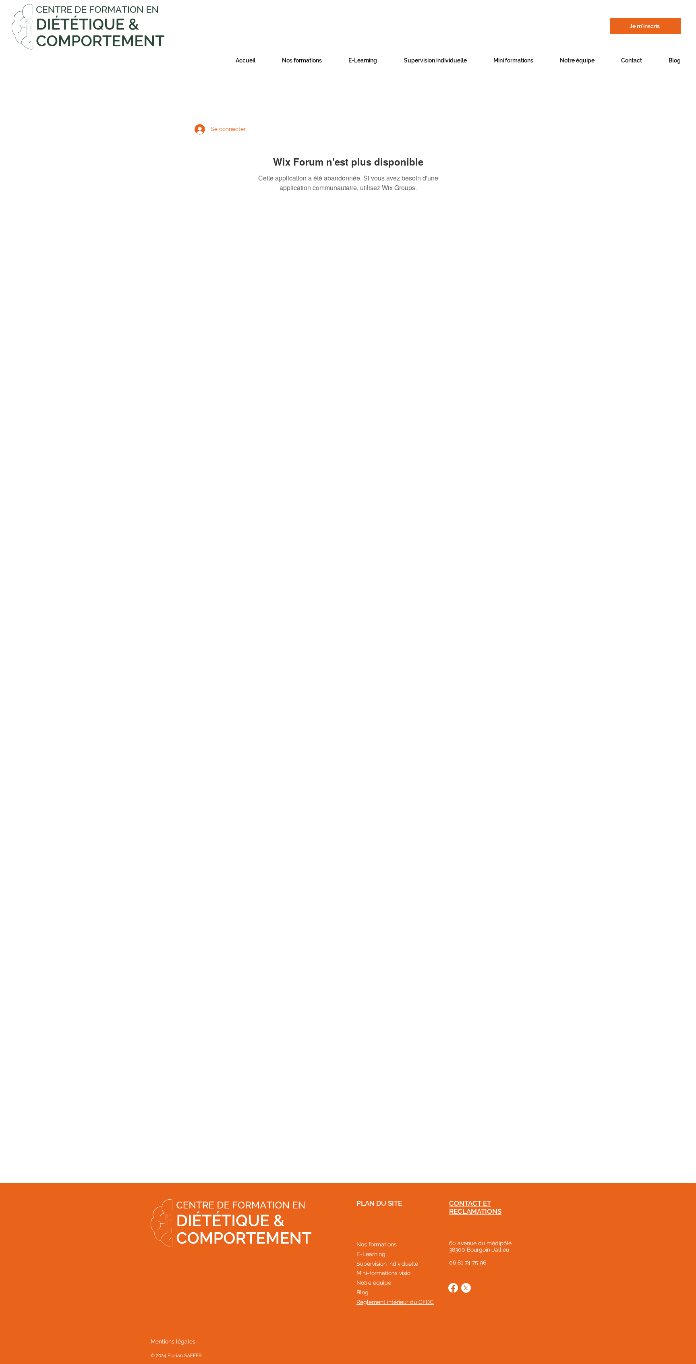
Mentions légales (173, 1341)
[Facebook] (453, 1288)
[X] (466, 1288)
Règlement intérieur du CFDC (395, 1302)
